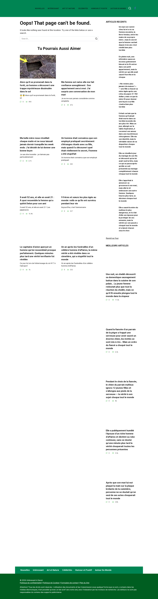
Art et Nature (68, 8)
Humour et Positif (99, 8)
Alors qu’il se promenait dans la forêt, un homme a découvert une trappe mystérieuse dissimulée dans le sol (37, 87)
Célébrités (83, 8)
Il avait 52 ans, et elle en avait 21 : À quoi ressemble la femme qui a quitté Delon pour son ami (37, 200)
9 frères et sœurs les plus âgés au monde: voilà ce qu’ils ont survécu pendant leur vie (78, 200)
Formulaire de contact (69, 583)
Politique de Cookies (51, 583)
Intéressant (53, 8)
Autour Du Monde (118, 8)
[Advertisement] (122, 546)
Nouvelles (39, 8)
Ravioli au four (112, 238)
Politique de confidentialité (30, 583)
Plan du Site (84, 583)
